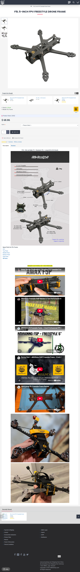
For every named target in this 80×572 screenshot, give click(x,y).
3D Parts (5, 258)
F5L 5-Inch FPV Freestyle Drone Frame (17, 515)
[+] (7, 131)
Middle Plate (6, 253)
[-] (7, 133)
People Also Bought (7, 93)
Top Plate (5, 251)
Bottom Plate (6, 254)
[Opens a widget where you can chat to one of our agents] (6, 569)
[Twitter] (27, 554)
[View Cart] (78, 2)
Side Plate (5, 256)
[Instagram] (18, 554)
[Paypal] (59, 556)
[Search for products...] (73, 2)
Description (6, 145)
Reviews (13, 145)
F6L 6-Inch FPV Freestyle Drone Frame (17, 98)
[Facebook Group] (21, 554)
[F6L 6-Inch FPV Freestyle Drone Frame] (5, 100)
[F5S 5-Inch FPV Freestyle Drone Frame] (57, 100)
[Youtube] (24, 554)
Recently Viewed (7, 509)
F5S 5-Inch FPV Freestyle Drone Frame (69, 98)
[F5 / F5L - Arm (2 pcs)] (31, 100)
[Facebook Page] (15, 554)
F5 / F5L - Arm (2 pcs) (41, 97)
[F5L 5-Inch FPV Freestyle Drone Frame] (5, 516)
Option (3, 124)
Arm (4, 249)
